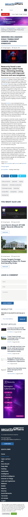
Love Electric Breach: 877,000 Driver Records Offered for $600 (13, 227)
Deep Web (4, 466)
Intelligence (5, 474)
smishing (20, 191)
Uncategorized (11, 373)
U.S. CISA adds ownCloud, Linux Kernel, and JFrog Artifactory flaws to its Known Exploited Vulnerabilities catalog (16, 349)
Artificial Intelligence (8, 476)
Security (9, 342)
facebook (6, 175)
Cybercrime (14, 181)
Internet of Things (7, 478)
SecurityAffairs (4, 169)
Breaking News (11, 28)
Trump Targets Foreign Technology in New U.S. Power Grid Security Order (13, 261)
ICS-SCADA (4, 498)
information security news (15, 185)
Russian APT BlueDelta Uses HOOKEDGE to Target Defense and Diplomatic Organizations (16, 359)
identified (8, 103)
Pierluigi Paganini (6, 47)
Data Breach (10, 332)
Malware (4, 483)
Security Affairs (5, 191)
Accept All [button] (14, 513)
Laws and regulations (8, 481)
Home (2, 28)
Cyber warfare (5, 459)
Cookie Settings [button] (6, 513)
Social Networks (6, 493)
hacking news (5, 185)
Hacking (21, 181)
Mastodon (24, 163)
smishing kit (5, 84)
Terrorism (4, 496)
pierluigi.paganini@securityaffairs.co (11, 439)
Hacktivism (4, 471)
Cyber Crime (20, 28)
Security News (13, 191)
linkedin (14, 175)
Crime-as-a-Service (6, 181)
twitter (23, 175)
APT (8, 363)
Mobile (3, 486)
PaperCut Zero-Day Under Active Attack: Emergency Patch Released (16, 369)
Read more (5, 232)
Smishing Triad (4, 79)
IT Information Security (7, 188)
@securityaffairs (8, 163)
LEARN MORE (7, 443)
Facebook (17, 163)
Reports (3, 488)
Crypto (3, 501)
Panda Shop (16, 188)
